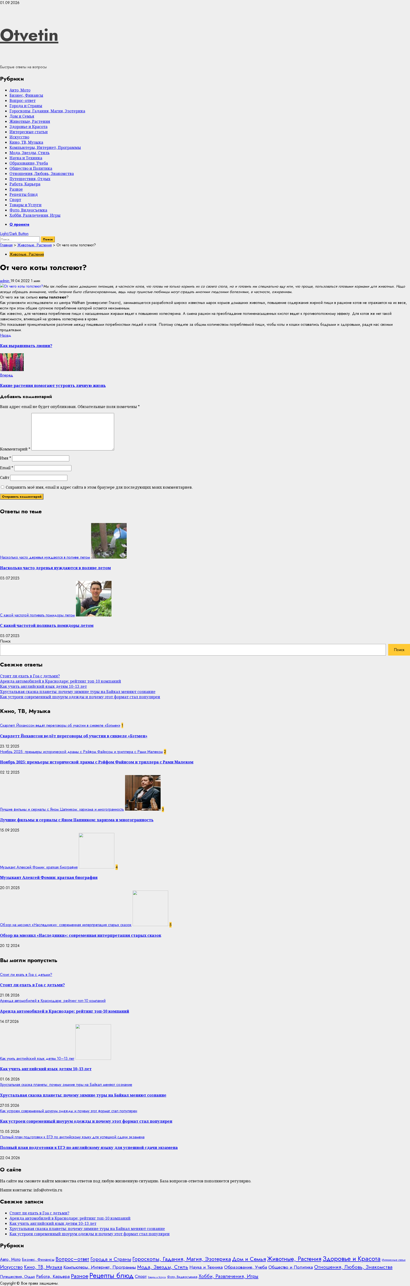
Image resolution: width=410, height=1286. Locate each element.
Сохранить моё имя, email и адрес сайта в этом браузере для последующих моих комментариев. (99, 487)
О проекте (19, 224)
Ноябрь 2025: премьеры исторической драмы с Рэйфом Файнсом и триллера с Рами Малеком (81, 751)
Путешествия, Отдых (29, 178)
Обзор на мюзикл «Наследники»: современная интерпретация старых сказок (65, 925)
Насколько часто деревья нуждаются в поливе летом (45, 557)
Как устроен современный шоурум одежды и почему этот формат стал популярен (80, 696)
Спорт (15, 199)
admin (5, 281)
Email (6, 467)
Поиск (5, 641)
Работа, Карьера (24, 184)
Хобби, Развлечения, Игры (35, 215)
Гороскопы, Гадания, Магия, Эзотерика (47, 111)
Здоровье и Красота (28, 126)
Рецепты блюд (23, 194)
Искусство (19, 137)
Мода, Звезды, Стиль (29, 152)
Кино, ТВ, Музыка (26, 142)
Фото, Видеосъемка (28, 210)
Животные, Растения (29, 121)
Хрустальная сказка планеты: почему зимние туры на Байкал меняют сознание (77, 691)
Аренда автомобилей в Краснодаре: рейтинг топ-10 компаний (60, 681)
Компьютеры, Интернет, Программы (45, 147)
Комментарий (15, 449)
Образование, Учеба (28, 163)
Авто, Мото (19, 90)
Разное (16, 189)
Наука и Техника (25, 158)
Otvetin (29, 35)
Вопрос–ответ (22, 100)
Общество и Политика (30, 168)
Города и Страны (25, 105)
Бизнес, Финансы (26, 95)
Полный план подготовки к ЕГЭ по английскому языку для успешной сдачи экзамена (72, 1137)
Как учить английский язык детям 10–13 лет (43, 686)
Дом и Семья (21, 116)
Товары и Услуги (25, 204)
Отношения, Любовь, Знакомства (41, 173)
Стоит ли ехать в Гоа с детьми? (30, 676)
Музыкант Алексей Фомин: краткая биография (39, 867)
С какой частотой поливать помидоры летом (37, 615)
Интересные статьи (28, 131)
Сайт (4, 477)
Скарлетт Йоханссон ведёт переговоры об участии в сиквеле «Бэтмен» (60, 725)
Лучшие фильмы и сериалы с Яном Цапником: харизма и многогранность (62, 809)
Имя (5, 458)
